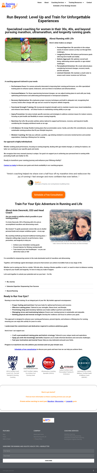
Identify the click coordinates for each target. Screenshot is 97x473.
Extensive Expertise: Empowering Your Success (23, 286)
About (46, 2)
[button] (48, 282)
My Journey (11, 282)
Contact (89, 2)
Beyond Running (12, 291)
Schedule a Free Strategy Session (64, 6)
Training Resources (75, 2)
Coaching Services (57, 2)
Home (40, 2)
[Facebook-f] (93, 470)
